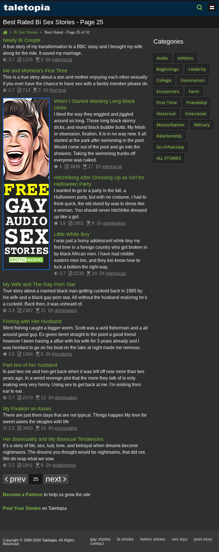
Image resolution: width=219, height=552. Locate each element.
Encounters (168, 91)
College (164, 80)
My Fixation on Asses (27, 409)
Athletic (185, 58)
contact (97, 543)
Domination (193, 80)
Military (202, 124)
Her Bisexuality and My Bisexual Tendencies (53, 439)
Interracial (195, 113)
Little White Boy (72, 234)
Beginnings (168, 69)
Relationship (169, 135)
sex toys (180, 539)
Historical (166, 113)
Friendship (196, 102)
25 (35, 479)
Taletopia (49, 540)
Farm (194, 91)
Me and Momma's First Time (35, 71)
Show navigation (212, 7)
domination (114, 223)
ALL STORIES (169, 158)
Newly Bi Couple (21, 40)
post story (203, 539)
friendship (62, 354)
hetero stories (152, 539)
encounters (66, 428)
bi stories (125, 539)
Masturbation (170, 124)
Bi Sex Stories (26, 32)
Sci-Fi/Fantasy (170, 147)
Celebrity (197, 69)
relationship (64, 465)
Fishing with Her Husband (32, 321)
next (54, 478)
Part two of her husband (30, 365)
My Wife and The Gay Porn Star (39, 284)
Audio (162, 58)
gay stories (100, 539)
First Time (167, 102)
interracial (62, 59)
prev (17, 478)
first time (58, 90)
